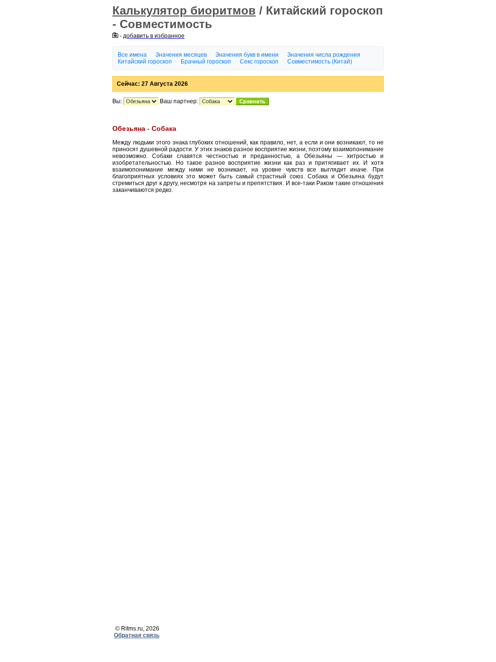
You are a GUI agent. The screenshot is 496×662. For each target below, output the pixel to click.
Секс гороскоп (259, 61)
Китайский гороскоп (145, 61)
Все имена (132, 54)
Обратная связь (136, 635)
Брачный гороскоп (206, 61)
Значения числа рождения (323, 54)
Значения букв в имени (247, 54)
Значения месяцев (181, 54)
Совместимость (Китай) (319, 61)
